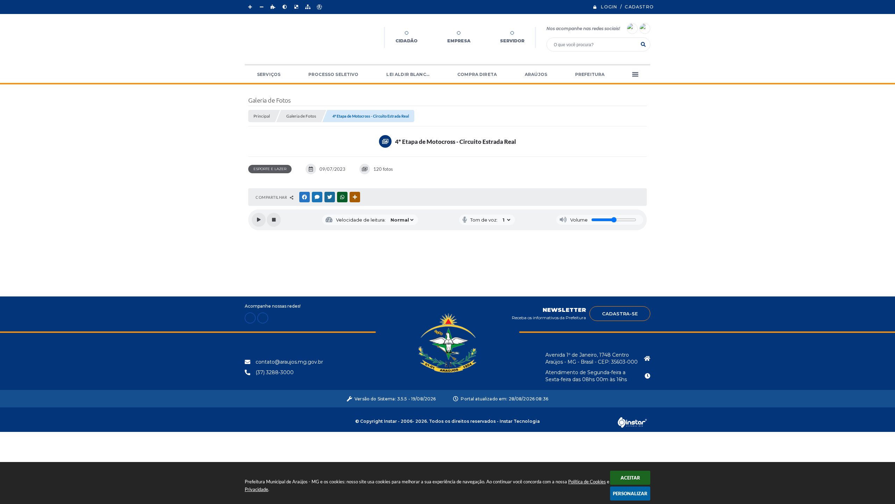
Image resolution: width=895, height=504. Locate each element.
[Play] (259, 220)
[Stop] (274, 220)
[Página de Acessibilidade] (319, 7)
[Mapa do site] (307, 7)
